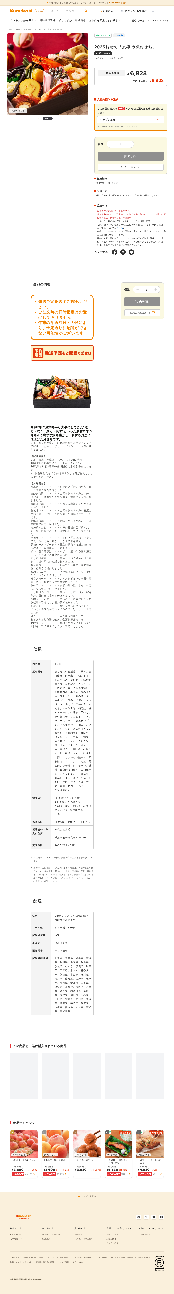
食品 (18, 29)
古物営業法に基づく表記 (33, 1257)
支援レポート (112, 1234)
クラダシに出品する (51, 1234)
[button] (34, 1174)
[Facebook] (138, 1217)
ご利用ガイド (16, 1238)
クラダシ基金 (112, 1243)
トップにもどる (88, 1196)
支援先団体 (111, 1238)
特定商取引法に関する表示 (58, 1257)
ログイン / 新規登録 (40, 11)
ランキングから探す (22, 20)
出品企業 (46, 1238)
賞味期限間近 (47, 20)
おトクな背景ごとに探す (103, 20)
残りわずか (65, 20)
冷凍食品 (27, 29)
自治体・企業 (144, 1234)
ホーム (10, 29)
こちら (119, 228)
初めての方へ (139, 20)
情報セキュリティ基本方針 (21, 1262)
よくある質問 (63, 1262)
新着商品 (80, 20)
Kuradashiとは (17, 1234)
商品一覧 (78, 1234)
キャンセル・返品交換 (82, 1257)
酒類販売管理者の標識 (45, 1262)
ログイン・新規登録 (83, 1238)
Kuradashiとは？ (118, 2)
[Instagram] (161, 1217)
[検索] (86, 11)
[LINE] (153, 1217)
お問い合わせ (78, 1262)
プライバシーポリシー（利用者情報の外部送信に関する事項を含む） (123, 1257)
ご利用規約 (14, 1257)
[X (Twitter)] (146, 1217)
